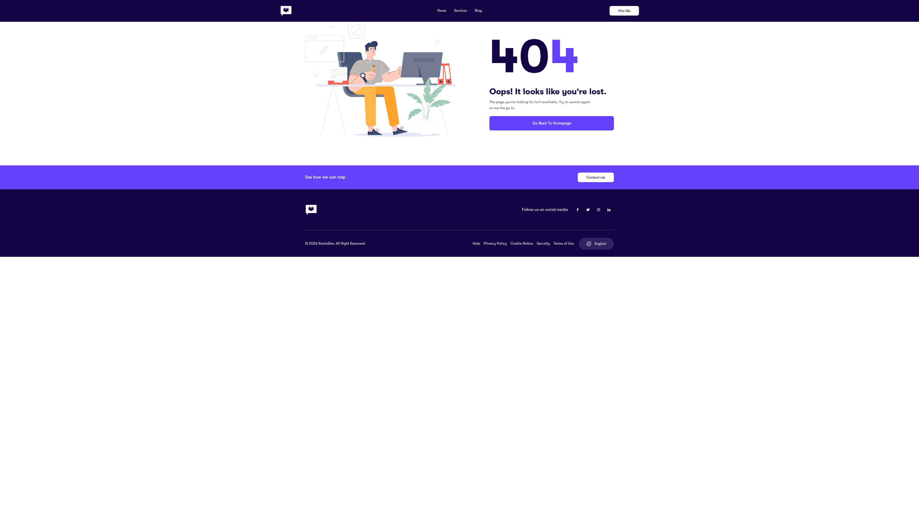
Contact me (595, 177)
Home (441, 10)
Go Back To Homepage (551, 123)
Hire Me (624, 11)
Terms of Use (564, 243)
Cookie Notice (521, 243)
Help (476, 243)
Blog (478, 10)
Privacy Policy (495, 243)
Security (543, 243)
